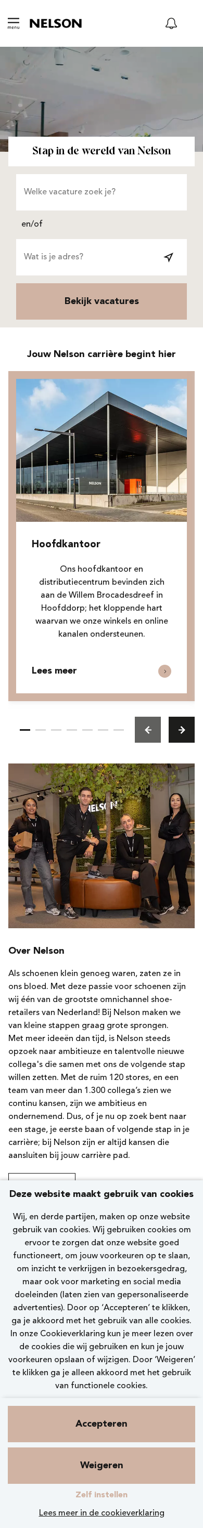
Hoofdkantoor (66, 545)
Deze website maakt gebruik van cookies (101, 1194)
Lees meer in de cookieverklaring (101, 1513)
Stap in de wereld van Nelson (101, 151)
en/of (32, 224)
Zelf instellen (101, 1495)
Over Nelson (36, 951)
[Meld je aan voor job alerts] (171, 23)
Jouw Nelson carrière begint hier (101, 354)
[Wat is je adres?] (168, 257)
